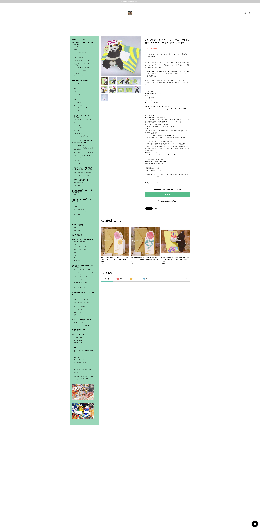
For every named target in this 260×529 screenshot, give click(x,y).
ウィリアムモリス (79, 110)
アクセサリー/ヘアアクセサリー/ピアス (82, 116)
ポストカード (77, 158)
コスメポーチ (77, 312)
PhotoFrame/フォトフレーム (82, 60)
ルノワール (77, 94)
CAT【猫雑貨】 (77, 235)
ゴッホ (76, 86)
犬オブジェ (77, 230)
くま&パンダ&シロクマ (80, 249)
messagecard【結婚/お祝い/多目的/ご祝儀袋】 (83, 148)
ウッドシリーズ (78, 76)
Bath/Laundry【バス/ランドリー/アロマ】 (83, 266)
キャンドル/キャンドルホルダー (83, 172)
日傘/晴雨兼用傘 (78, 182)
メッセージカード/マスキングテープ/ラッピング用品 (83, 141)
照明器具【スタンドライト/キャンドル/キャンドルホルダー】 (83, 169)
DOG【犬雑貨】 (78, 225)
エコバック (77, 297)
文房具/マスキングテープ (81, 299)
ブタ (75, 257)
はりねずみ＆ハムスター (80, 247)
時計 (75, 55)
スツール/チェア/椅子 (80, 52)
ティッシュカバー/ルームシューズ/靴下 (83, 303)
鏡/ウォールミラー (79, 49)
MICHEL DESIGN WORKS (81, 282)
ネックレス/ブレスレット (81, 128)
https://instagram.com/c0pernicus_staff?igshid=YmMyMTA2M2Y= (166, 109)
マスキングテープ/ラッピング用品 (83, 152)
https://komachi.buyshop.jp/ (154, 170)
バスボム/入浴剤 (78, 279)
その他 (76, 99)
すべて (107, 279)
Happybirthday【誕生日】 (81, 325)
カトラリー (77, 214)
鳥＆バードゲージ (79, 252)
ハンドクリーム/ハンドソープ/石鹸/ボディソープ (84, 273)
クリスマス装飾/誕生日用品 (81, 320)
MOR (75, 285)
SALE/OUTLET (78, 335)
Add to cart (167, 194)
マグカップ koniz (79, 209)
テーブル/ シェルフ (79, 47)
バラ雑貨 (76, 73)
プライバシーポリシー (80, 359)
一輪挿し (76, 194)
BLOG (76, 354)
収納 (75, 315)
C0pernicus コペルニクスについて (83, 350)
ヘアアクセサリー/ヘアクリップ (83, 119)
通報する (157, 208)
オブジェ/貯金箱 (78, 57)
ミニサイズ (77, 163)
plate (76, 206)
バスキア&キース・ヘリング (81, 108)
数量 (146, 182)
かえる (76, 255)
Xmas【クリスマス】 (80, 322)
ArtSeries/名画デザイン (81, 81)
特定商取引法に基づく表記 (81, 362)
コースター (77, 220)
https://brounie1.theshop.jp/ (154, 163)
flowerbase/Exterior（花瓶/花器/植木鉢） (82, 191)
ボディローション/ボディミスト (83, 277)
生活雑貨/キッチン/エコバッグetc (83, 293)
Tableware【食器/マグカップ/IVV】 (82, 200)
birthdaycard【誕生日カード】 (83, 145)
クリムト (76, 91)
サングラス (77, 130)
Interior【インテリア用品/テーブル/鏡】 (82, 43)
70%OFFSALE (78, 342)
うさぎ (76, 244)
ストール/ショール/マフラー (82, 136)
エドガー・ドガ (78, 105)
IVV (75, 217)
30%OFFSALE (78, 337)
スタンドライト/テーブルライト (83, 175)
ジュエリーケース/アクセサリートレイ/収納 (84, 64)
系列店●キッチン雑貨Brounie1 (82, 369)
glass (75, 203)
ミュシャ (76, 83)
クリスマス (77, 160)
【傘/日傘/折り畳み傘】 (80, 180)
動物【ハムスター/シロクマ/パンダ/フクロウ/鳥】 (82, 240)
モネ (75, 88)
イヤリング (77, 125)
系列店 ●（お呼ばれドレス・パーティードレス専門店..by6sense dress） (84, 378)
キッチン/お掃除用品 (80, 307)
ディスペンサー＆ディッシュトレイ (83, 287)
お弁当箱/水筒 (78, 309)
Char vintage (78, 133)
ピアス (76, 122)
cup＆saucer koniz (80, 212)
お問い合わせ (77, 357)
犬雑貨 (76, 227)
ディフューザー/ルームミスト (82, 269)
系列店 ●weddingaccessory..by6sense (83, 373)
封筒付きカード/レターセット (82, 155)
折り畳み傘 (77, 185)
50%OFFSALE (78, 340)
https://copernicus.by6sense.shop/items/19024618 (162, 155)
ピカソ (76, 97)
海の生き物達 (77, 260)
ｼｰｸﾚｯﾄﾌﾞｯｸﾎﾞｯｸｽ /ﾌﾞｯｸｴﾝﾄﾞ (82, 67)
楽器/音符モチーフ (78, 330)
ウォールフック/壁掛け (80, 70)
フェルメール (77, 102)
